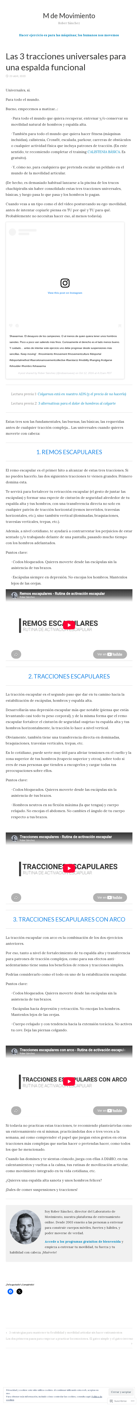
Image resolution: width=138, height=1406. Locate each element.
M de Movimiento (69, 15)
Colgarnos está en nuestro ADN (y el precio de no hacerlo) (82, 394)
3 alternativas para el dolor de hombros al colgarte (77, 403)
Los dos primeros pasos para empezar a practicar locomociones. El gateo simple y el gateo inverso (69, 1341)
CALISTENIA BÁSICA (104, 152)
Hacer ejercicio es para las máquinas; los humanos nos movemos (69, 35)
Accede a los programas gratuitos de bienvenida (83, 1242)
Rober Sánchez (47, 373)
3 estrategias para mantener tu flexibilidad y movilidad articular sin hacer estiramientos (63, 1333)
